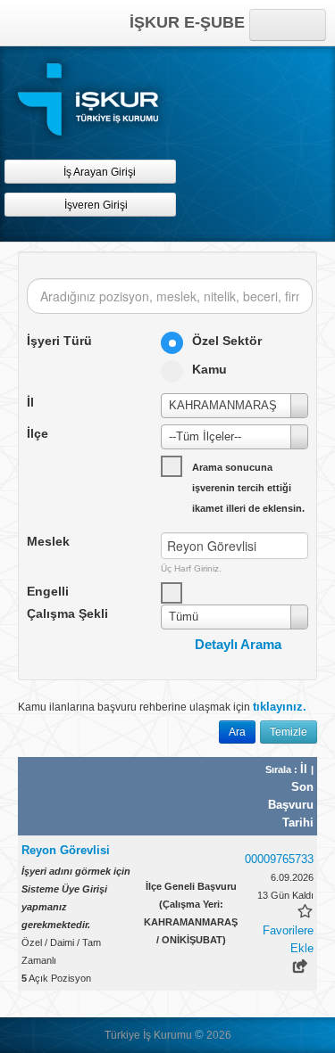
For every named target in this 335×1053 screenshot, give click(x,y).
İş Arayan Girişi (98, 172)
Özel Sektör (227, 340)
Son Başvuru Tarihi (291, 804)
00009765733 (279, 859)
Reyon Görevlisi (65, 850)
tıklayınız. (279, 706)
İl (305, 769)
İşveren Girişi (99, 205)
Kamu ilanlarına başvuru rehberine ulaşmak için (162, 706)
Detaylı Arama (238, 644)
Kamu (209, 369)
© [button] (199, 1034)
